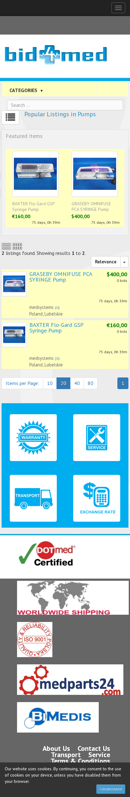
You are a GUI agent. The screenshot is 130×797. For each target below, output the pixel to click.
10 (50, 383)
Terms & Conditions (80, 761)
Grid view (17, 246)
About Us (56, 748)
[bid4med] (55, 50)
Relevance (105, 262)
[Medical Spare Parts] (70, 679)
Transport (66, 754)
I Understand (111, 789)
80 (90, 383)
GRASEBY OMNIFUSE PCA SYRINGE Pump (91, 206)
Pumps (87, 114)
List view (6, 246)
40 (77, 383)
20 (63, 383)
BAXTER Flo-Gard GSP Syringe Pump (33, 206)
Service (99, 754)
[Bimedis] (58, 717)
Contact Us (94, 748)
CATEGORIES (26, 90)
